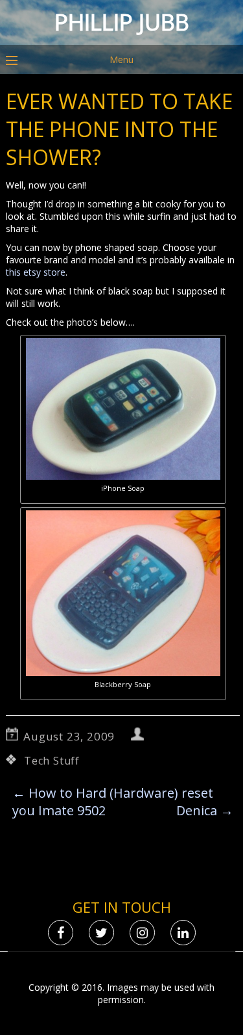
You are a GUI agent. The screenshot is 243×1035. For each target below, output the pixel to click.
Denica (204, 810)
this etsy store (35, 272)
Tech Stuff (52, 760)
